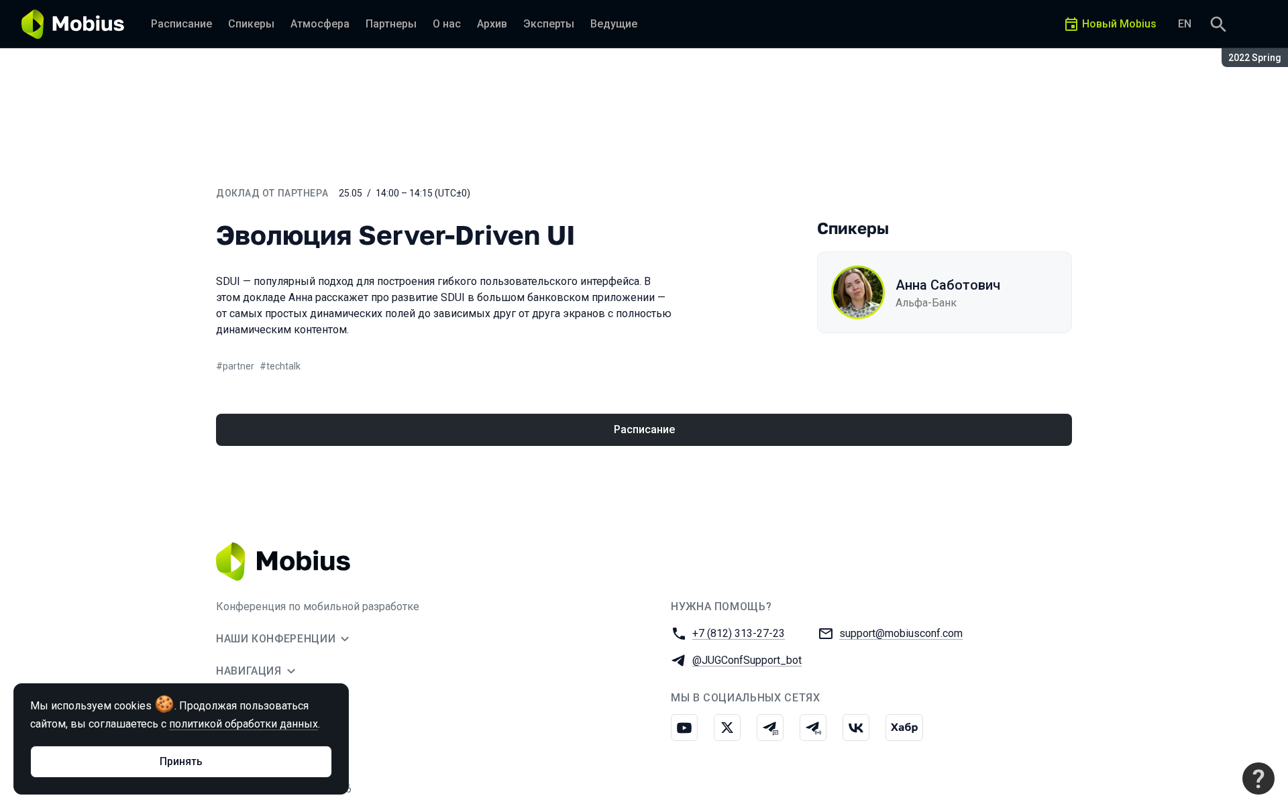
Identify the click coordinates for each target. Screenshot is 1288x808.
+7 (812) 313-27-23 (738, 633)
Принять (181, 761)
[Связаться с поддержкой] (1258, 778)
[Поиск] (1218, 24)
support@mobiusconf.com (901, 633)
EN (1184, 23)
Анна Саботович (948, 285)
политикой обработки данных (243, 723)
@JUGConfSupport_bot (747, 660)
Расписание (644, 429)
